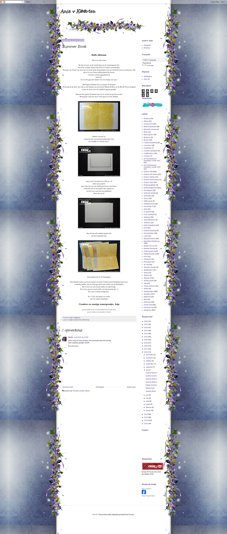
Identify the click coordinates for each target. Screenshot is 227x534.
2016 (146, 352)
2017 (146, 349)
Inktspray (147, 217)
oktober (149, 361)
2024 (146, 327)
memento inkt (148, 307)
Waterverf (147, 297)
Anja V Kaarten (146, 488)
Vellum (146, 289)
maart (148, 404)
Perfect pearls (149, 251)
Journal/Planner (149, 220)
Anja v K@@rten (77, 11)
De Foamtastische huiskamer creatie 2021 (152, 160)
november (150, 358)
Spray (146, 273)
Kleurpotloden (149, 233)
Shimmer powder (150, 267)
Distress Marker (149, 177)
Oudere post (131, 387)
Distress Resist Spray (151, 180)
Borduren (147, 137)
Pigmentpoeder (149, 254)
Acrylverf (147, 119)
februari (149, 407)
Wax (145, 299)
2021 (146, 337)
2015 (146, 414)
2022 (146, 334)
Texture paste (148, 281)
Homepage (100, 387)
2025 (146, 324)
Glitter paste (148, 201)
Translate (150, 65)
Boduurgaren (148, 135)
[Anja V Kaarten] (144, 493)
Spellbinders (148, 270)
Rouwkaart (147, 262)
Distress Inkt (148, 172)
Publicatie (147, 259)
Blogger (131, 514)
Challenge (147, 148)
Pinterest (147, 48)
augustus (149, 367)
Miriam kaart (150, 388)
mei (147, 398)
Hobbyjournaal (149, 204)
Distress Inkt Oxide (150, 174)
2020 (146, 340)
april (147, 401)
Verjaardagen (148, 291)
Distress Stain (149, 182)
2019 (146, 343)
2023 (146, 330)
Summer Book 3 (151, 379)
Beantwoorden (73, 346)
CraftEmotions (149, 153)
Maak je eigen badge (148, 496)
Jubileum (147, 223)
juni (147, 395)
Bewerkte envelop (150, 129)
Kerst (145, 228)
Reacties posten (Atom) (81, 391)
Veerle (70, 337)
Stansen (147, 278)
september (150, 364)
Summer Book (151, 391)
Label (146, 236)
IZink (145, 209)
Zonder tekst (148, 305)
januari (148, 410)
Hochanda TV (149, 206)
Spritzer (146, 275)
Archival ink (148, 124)
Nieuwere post (68, 387)
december (150, 355)
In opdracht (148, 212)
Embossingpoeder (150, 188)
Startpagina (148, 76)
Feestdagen (148, 190)
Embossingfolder (150, 185)
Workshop (85, 320)
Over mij (147, 79)
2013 (146, 420)
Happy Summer (151, 385)
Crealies (147, 156)
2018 (146, 346)
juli (147, 370)
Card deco (147, 145)
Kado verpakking (150, 225)
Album (146, 121)
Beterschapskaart (150, 127)
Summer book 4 (151, 376)
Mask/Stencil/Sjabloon (152, 241)
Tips (145, 283)
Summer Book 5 (151, 373)
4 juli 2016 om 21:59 (81, 337)
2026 (146, 321)
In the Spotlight (149, 214)
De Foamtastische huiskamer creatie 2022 (152, 166)
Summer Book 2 (151, 382)
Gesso (146, 198)
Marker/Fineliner (149, 239)
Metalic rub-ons (149, 246)
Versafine (147, 294)
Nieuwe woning (149, 248)
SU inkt (146, 265)
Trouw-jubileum (149, 286)
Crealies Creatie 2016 (75, 320)
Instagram (147, 45)
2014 (146, 417)
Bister (146, 132)
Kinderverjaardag (150, 231)
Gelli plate (147, 196)
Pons (145, 257)
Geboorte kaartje (150, 193)
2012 (146, 423)
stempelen (147, 310)
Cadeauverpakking (150, 143)
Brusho (146, 140)
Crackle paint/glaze (151, 151)
